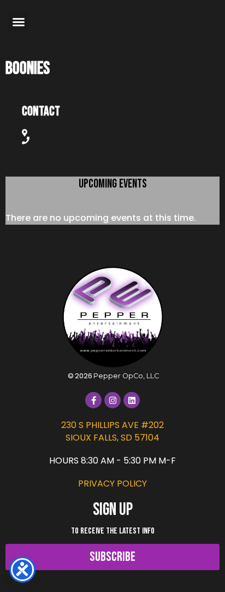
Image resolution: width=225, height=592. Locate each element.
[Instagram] (112, 400)
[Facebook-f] (93, 400)
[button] (18, 22)
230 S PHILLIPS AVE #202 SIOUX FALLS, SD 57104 (112, 431)
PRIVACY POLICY (112, 483)
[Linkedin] (131, 400)
